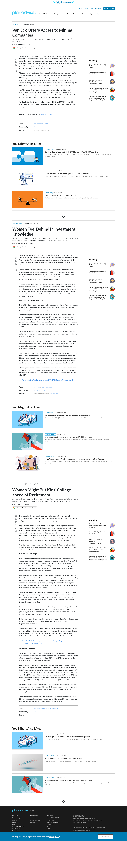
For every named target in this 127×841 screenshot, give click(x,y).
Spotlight (32, 822)
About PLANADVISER (53, 818)
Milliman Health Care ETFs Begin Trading (60, 195)
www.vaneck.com (46, 114)
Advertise (49, 826)
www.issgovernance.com (79, 822)
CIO (74, 818)
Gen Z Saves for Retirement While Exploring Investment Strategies (97, 65)
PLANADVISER (80, 818)
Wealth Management (46, 387)
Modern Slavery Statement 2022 (81, 830)
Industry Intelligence (88, 14)
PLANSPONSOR (90, 818)
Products (16, 24)
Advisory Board (51, 820)
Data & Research (17, 223)
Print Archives (16, 828)
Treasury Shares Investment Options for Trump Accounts (67, 174)
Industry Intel (54, 130)
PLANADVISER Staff (26, 243)
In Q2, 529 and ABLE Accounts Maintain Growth (63, 758)
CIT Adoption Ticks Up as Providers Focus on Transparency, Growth (96, 81)
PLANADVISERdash (35, 820)
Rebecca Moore (25, 44)
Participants (37, 387)
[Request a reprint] (16, 68)
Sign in (106, 8)
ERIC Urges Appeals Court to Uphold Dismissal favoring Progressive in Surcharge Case (98, 98)
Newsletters (98, 8)
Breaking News (34, 818)
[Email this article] (16, 56)
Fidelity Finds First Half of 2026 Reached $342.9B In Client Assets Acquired (98, 90)
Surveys (56, 14)
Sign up (112, 8)
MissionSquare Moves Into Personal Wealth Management (67, 415)
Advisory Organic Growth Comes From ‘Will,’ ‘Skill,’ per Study (68, 437)
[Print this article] (16, 71)
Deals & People (50, 149)
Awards (66, 14)
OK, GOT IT (106, 836)
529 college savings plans (40, 708)
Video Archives (16, 830)
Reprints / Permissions (53, 822)
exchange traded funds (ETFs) (42, 123)
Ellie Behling (24, 504)
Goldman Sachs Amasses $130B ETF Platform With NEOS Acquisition (72, 152)
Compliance (49, 171)
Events (75, 14)
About (86, 8)
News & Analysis (44, 14)
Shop (91, 8)
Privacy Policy (54, 837)
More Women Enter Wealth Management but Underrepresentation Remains (74, 459)
